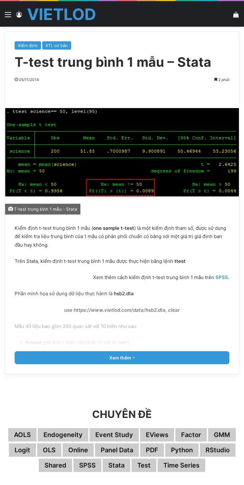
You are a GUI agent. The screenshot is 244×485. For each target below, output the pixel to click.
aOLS (22, 435)
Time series (181, 465)
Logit (22, 450)
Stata (116, 465)
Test (144, 465)
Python (182, 450)
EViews (157, 435)
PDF (152, 450)
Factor (191, 435)
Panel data (117, 450)
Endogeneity (63, 435)
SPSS (221, 277)
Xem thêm (120, 357)
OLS (49, 450)
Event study (114, 435)
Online (78, 450)
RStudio (218, 450)
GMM (222, 435)
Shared (55, 465)
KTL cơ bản (57, 45)
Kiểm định (27, 45)
